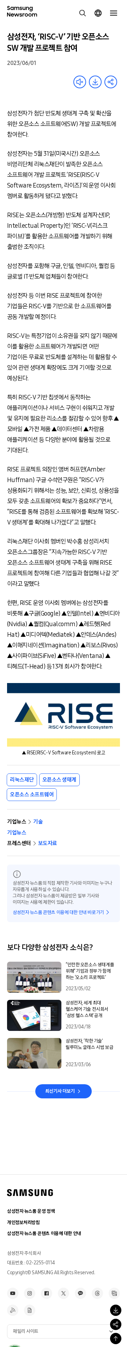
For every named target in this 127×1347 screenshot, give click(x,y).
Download (95, 82)
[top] (115, 1338)
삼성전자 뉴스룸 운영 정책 (31, 1211)
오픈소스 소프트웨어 (32, 794)
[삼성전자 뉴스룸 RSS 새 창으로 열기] (12, 1310)
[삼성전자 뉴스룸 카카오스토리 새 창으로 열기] (80, 1293)
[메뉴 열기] (113, 13)
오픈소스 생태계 (59, 779)
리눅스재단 (22, 779)
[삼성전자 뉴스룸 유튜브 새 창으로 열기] (12, 1293)
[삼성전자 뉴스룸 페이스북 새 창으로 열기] (46, 1293)
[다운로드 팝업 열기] (115, 1310)
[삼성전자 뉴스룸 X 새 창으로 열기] (63, 1293)
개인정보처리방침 (23, 1223)
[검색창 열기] (82, 13)
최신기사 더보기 (60, 1091)
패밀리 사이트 (25, 1331)
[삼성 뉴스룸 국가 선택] (98, 13)
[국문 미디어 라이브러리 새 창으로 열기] (114, 1293)
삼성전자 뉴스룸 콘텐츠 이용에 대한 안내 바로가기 (58, 912)
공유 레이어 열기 (110, 82)
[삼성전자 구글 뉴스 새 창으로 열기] (29, 1310)
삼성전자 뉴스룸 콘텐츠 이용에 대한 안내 (44, 1233)
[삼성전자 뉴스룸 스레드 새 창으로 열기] (97, 1293)
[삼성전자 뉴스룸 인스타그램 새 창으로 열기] (29, 1293)
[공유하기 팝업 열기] (115, 1324)
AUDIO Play (79, 82)
